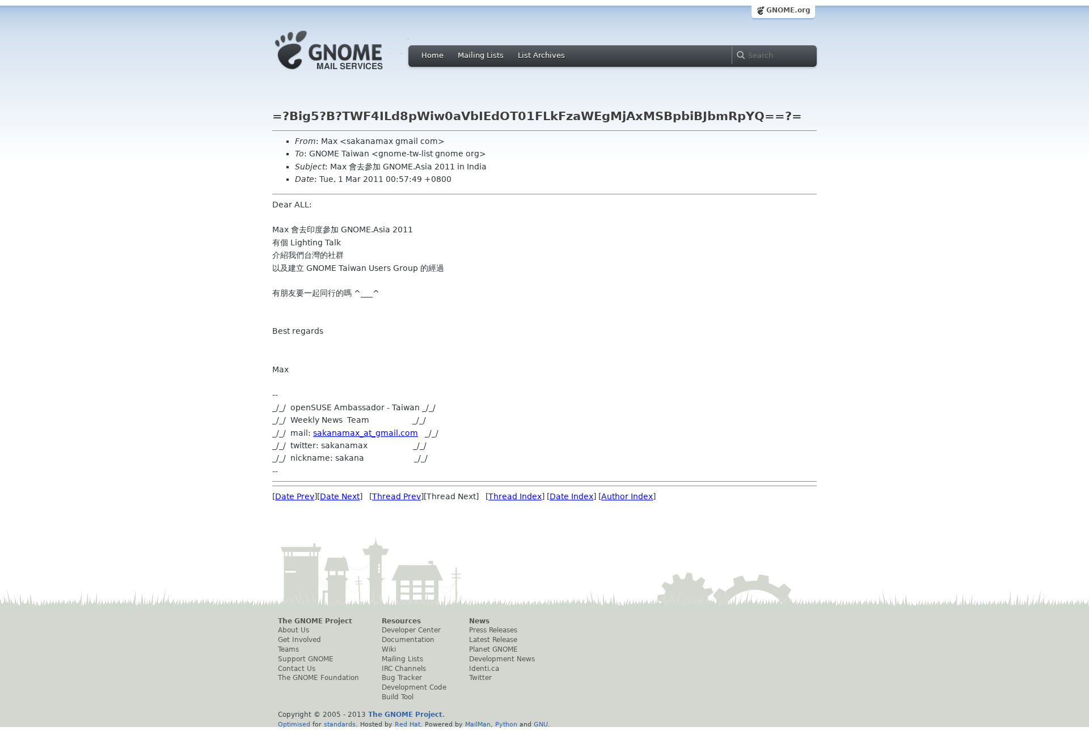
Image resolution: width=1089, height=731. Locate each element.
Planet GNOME (493, 649)
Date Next (340, 496)
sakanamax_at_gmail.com (365, 432)
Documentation (408, 640)
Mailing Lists (481, 55)
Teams (288, 649)
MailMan (478, 724)
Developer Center (411, 630)
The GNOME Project (315, 621)
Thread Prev (396, 496)
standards (340, 724)
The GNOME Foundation (318, 678)
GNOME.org (788, 10)
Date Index (571, 496)
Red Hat (407, 724)
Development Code (414, 687)
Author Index (627, 496)
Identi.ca (484, 669)
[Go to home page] (346, 72)
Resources (401, 621)
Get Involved (299, 640)
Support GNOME (306, 659)
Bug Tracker (402, 678)
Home (432, 55)
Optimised (294, 724)
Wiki (389, 649)
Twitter (480, 678)
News (479, 621)
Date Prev (294, 496)
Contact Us (296, 669)
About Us (293, 630)
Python (506, 724)
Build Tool (397, 697)
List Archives (541, 55)
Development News (502, 659)
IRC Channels (404, 669)
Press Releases (493, 630)
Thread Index (515, 496)
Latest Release (493, 640)
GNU (541, 724)
